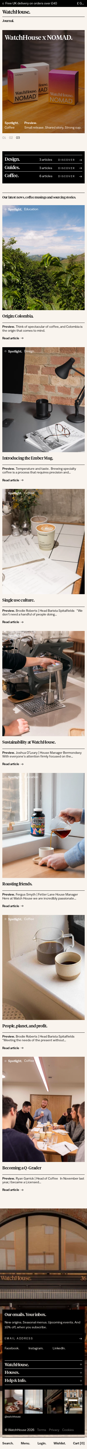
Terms (41, 1430)
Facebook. (12, 1348)
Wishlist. (60, 1443)
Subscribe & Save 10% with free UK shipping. (37, 3)
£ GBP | (81, 3)
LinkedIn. (59, 1348)
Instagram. (36, 1348)
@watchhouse (13, 1416)
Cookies (68, 1430)
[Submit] (80, 1338)
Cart (79, 1443)
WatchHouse (17, 1430)
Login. (42, 1443)
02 (11, 137)
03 (18, 137)
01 (4, 137)
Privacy (54, 1430)
